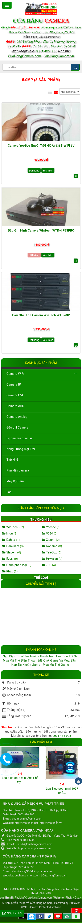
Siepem (13, 552)
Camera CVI (15, 395)
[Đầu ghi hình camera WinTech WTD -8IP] (41, 292)
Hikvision (53, 558)
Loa (9, 492)
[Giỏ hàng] (76, 910)
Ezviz (11, 558)
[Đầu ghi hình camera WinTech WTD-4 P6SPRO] (41, 207)
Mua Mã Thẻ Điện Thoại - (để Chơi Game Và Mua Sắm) (40, 660)
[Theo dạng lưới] (56, 92)
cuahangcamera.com (27, 875)
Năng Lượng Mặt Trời (21, 449)
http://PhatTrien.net (26, 823)
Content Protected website (45, 907)
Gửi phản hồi (14, 913)
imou (11, 533)
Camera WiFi (15, 373)
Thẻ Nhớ (12, 459)
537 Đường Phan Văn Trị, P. (36, 41)
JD (50, 565)
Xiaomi (52, 539)
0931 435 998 (46, 50)
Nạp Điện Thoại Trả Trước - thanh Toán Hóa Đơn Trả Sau (41, 656)
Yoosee (53, 527)
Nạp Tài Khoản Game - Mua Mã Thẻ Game (40, 664)
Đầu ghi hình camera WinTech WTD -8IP (41, 315)
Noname (53, 546)
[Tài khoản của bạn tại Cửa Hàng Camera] (76, 916)
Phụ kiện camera (18, 470)
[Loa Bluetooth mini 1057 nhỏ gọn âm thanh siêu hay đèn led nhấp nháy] (62, 763)
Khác (11, 571)
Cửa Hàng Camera (41, 903)
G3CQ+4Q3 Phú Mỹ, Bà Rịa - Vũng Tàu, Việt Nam (41, 889)
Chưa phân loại (18, 565)
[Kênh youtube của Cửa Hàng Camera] (58, 916)
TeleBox (53, 552)
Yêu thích (48, 170)
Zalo (31, 916)
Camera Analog (17, 416)
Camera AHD (15, 406)
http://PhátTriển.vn (51, 823)
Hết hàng (34, 255)
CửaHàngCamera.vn (59, 55)
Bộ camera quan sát (20, 438)
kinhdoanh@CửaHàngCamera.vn (32, 871)
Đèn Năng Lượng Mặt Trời (59, 32)
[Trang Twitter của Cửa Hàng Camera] (49, 916)
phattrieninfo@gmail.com (27, 818)
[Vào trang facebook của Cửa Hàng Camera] (40, 916)
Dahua (12, 539)
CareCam (24, 32)
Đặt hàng (34, 170)
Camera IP (14, 384)
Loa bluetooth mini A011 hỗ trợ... (20, 780)
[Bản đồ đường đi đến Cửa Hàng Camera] (67, 916)
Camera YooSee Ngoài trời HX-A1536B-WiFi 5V (41, 145)
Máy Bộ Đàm (15, 481)
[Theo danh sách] (50, 92)
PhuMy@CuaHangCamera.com (34, 897)
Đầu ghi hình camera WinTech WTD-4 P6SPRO (41, 230)
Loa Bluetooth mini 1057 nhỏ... (62, 790)
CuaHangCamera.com (24, 55)
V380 (51, 533)
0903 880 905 (26, 814)
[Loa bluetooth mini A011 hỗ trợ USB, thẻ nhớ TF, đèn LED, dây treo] (20, 757)
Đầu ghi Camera (17, 427)
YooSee (36, 32)
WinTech (68, 27)
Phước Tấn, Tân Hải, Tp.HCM (53, 46)
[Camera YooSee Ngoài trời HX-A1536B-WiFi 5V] (41, 122)
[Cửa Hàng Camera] (41, 7)
